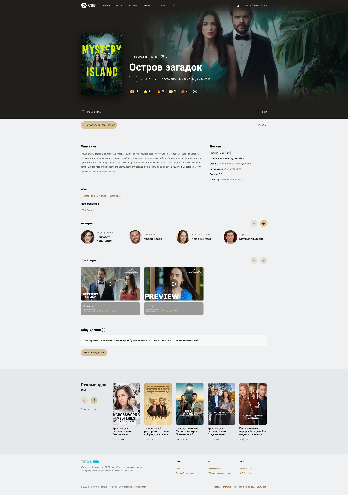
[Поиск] (237, 5)
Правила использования (225, 487)
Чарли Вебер (153, 239)
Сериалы (133, 5)
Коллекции (160, 5)
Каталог (106, 5)
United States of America (230, 163)
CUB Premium (245, 473)
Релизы (146, 5)
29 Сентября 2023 (233, 169)
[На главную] (88, 5)
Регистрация (260, 5)
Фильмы (119, 5)
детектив (203, 79)
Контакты (180, 469)
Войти (248, 5)
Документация (214, 469)
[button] (263, 223)
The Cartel (87, 210)
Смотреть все (89, 409)
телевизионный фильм (177, 79)
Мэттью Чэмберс (251, 239)
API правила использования (220, 473)
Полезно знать (246, 469)
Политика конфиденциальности (252, 487)
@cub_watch (140, 487)
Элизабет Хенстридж (104, 238)
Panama (247, 163)
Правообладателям (185, 473)
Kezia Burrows (201, 239)
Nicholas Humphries (232, 179)
